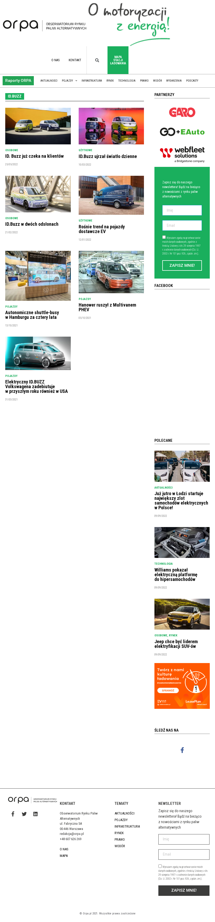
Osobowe (11, 150)
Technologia (127, 80)
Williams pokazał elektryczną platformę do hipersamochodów (175, 574)
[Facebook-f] (182, 750)
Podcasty (192, 80)
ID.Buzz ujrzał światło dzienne (108, 156)
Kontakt (75, 60)
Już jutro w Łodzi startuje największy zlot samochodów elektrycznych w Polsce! (181, 500)
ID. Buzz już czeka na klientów (34, 156)
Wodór (157, 80)
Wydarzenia (174, 80)
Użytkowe (85, 150)
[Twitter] (24, 814)
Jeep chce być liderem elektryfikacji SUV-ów (176, 644)
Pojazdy (67, 80)
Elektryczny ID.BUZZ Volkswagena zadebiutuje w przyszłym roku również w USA (36, 386)
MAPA (64, 856)
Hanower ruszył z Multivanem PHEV (107, 307)
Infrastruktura (92, 80)
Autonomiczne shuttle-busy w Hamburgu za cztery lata (32, 315)
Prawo (144, 80)
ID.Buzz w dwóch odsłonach (31, 224)
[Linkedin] (35, 814)
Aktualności (48, 80)
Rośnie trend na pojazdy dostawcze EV (102, 229)
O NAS (55, 60)
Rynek (110, 80)
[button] (18, 80)
